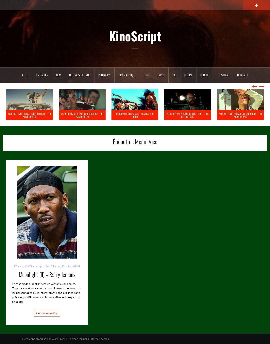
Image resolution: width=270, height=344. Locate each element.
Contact (242, 75)
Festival (224, 75)
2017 (49, 266)
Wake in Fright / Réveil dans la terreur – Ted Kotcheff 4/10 (240, 114)
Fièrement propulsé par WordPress (44, 338)
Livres (160, 75)
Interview (104, 75)
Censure (205, 75)
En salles (42, 75)
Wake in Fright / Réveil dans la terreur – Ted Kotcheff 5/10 (134, 114)
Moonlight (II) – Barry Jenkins (47, 274)
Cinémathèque (127, 75)
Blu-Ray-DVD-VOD (79, 75)
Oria (80, 338)
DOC (146, 75)
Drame (57, 266)
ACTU (25, 75)
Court (188, 75)
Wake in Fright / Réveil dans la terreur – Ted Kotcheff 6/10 (81, 114)
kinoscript (37, 266)
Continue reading (47, 313)
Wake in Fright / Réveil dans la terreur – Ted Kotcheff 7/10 (29, 114)
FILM (58, 75)
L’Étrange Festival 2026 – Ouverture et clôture (187, 114)
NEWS (76, 266)
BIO (174, 75)
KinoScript (135, 36)
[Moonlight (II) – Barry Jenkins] (47, 211)
